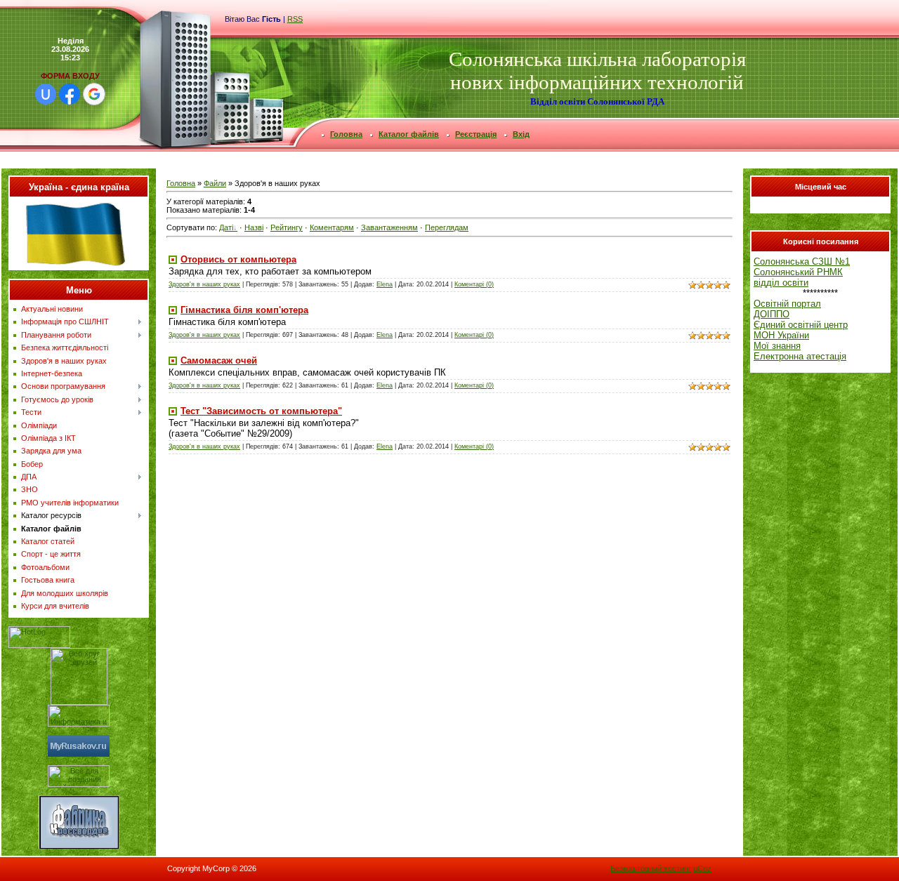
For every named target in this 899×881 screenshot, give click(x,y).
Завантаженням (389, 227)
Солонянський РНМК (798, 272)
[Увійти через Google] (94, 94)
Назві (253, 227)
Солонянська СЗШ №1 (802, 261)
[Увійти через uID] (45, 94)
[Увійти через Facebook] (69, 94)
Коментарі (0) (474, 284)
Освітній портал (787, 303)
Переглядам (446, 227)
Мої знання (777, 345)
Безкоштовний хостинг (650, 868)
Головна (180, 183)
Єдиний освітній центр (801, 324)
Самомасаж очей (219, 360)
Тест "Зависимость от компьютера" (261, 411)
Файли (215, 183)
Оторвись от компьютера (238, 259)
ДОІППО (771, 314)
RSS (295, 19)
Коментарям (332, 227)
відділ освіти (781, 282)
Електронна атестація (800, 356)
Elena (384, 284)
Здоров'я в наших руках (204, 284)
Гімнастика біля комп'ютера (244, 310)
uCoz (702, 868)
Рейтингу (286, 227)
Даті (226, 227)
